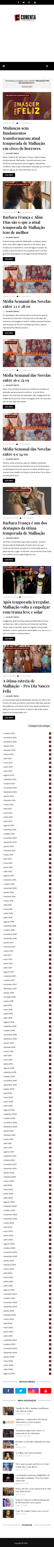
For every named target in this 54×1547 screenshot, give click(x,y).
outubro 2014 (27, 834)
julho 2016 (27, 917)
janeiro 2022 (27, 1173)
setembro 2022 (27, 1206)
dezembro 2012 (27, 742)
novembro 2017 (27, 984)
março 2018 (27, 1001)
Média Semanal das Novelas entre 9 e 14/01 (27, 451)
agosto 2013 (27, 775)
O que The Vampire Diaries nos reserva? (32, 1511)
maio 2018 (27, 1010)
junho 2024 (27, 1281)
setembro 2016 (27, 926)
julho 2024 (27, 1286)
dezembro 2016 (27, 938)
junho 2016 (27, 913)
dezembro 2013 (27, 792)
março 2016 (27, 901)
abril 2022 (27, 1185)
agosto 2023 (27, 1244)
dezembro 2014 (27, 842)
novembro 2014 (27, 838)
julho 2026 (27, 1369)
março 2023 (27, 1223)
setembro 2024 (27, 1294)
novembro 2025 (27, 1348)
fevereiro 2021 (27, 1135)
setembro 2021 (27, 1156)
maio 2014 (27, 813)
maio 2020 (27, 1097)
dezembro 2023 (27, 1256)
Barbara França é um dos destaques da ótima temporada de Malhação (25, 528)
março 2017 (27, 951)
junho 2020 (27, 1102)
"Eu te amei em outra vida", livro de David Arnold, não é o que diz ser (32, 1465)
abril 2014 (27, 809)
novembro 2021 (27, 1164)
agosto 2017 (27, 972)
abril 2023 (27, 1227)
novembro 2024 (27, 1302)
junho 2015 (27, 867)
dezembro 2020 (27, 1127)
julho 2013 (27, 771)
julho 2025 (27, 1336)
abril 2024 (27, 1273)
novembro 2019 (27, 1081)
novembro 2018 (27, 1035)
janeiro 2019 (27, 1043)
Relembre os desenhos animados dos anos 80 (33, 1443)
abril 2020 (27, 1093)
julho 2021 (27, 1148)
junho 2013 (27, 767)
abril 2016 (27, 905)
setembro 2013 (27, 779)
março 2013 (27, 754)
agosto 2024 (27, 1290)
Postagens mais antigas (39, 726)
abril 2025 (27, 1323)
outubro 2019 (27, 1076)
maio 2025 (27, 1327)
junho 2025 (27, 1332)
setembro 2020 (27, 1114)
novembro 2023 (27, 1252)
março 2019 (27, 1051)
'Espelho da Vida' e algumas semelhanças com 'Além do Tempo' (32, 1409)
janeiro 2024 (27, 1261)
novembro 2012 (27, 738)
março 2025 (27, 1319)
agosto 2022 (27, 1202)
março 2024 (27, 1269)
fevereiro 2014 (27, 800)
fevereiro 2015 (27, 851)
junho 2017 (27, 963)
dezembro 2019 (27, 1085)
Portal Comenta (34, 1543)
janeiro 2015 (27, 846)
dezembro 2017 (27, 989)
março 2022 (27, 1181)
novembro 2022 (27, 1215)
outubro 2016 (27, 930)
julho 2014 (27, 821)
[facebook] (18, 2)
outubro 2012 (27, 733)
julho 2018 (27, 1018)
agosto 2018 (27, 1022)
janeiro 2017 (27, 943)
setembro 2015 (27, 880)
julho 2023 (27, 1240)
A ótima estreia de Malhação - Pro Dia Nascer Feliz (26, 686)
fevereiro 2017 (27, 947)
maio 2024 (27, 1277)
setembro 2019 (27, 1072)
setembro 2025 (27, 1340)
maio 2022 (27, 1189)
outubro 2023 (27, 1248)
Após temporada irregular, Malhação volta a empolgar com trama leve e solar (26, 607)
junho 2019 (27, 1064)
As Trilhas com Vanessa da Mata (29, 1453)
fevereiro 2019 (27, 1047)
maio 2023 (27, 1231)
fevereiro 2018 (27, 997)
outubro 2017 (27, 980)
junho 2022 (27, 1194)
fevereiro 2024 (27, 1265)
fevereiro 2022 (27, 1177)
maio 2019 (27, 1060)
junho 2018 (27, 1014)
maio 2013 (27, 763)
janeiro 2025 (27, 1311)
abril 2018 (27, 1005)
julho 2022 (27, 1198)
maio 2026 (27, 1361)
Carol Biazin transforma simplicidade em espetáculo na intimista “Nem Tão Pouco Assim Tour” (32, 1478)
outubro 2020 (27, 1118)
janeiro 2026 (27, 1357)
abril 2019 (27, 1056)
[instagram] (29, 2)
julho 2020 (27, 1106)
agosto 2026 (27, 1374)
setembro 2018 (27, 1026)
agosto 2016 (27, 922)
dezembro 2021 (27, 1169)
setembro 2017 (27, 976)
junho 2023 (27, 1235)
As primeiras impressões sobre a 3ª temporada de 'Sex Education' (30, 1431)
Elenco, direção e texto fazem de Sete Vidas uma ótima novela (33, 1490)
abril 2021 (27, 1143)
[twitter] (23, 2)
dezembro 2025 (27, 1353)
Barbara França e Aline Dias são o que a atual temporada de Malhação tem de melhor (24, 225)
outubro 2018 (27, 1030)
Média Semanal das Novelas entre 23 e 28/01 (27, 304)
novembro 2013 (27, 788)
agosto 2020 (27, 1110)
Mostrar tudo (27, 86)
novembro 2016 (27, 934)
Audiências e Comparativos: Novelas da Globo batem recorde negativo (31, 1420)
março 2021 (27, 1139)
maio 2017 (27, 959)
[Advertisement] (27, 47)
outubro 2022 (27, 1210)
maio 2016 (27, 909)
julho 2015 (27, 871)
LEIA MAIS (9, 175)
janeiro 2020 (27, 1089)
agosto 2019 (27, 1068)
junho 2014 (27, 817)
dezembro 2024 (27, 1307)
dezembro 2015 (27, 888)
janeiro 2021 (27, 1131)
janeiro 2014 (27, 796)
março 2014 (27, 804)
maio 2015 (27, 863)
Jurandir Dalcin (12, 153)
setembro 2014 (27, 830)
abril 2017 (27, 955)
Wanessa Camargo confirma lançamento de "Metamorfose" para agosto (33, 1501)
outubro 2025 (27, 1344)
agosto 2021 (27, 1152)
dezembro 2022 (27, 1219)
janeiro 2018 (27, 993)
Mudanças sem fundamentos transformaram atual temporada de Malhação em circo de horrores (24, 138)
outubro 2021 (27, 1160)
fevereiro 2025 (27, 1315)
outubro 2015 (27, 884)
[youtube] (35, 2)
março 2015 (27, 855)
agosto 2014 (27, 825)
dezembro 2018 (27, 1039)
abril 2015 (27, 859)
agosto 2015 (27, 876)
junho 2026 (27, 1365)
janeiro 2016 (27, 892)
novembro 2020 (27, 1122)
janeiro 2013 (27, 746)
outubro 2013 (27, 784)
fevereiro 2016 (27, 897)
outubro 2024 (27, 1298)
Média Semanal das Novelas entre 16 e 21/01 (27, 378)
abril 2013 (27, 758)
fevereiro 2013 (27, 750)
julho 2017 (27, 968)
